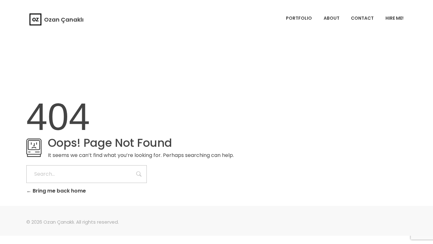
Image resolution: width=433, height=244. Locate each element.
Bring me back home (58, 190)
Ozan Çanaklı (64, 20)
